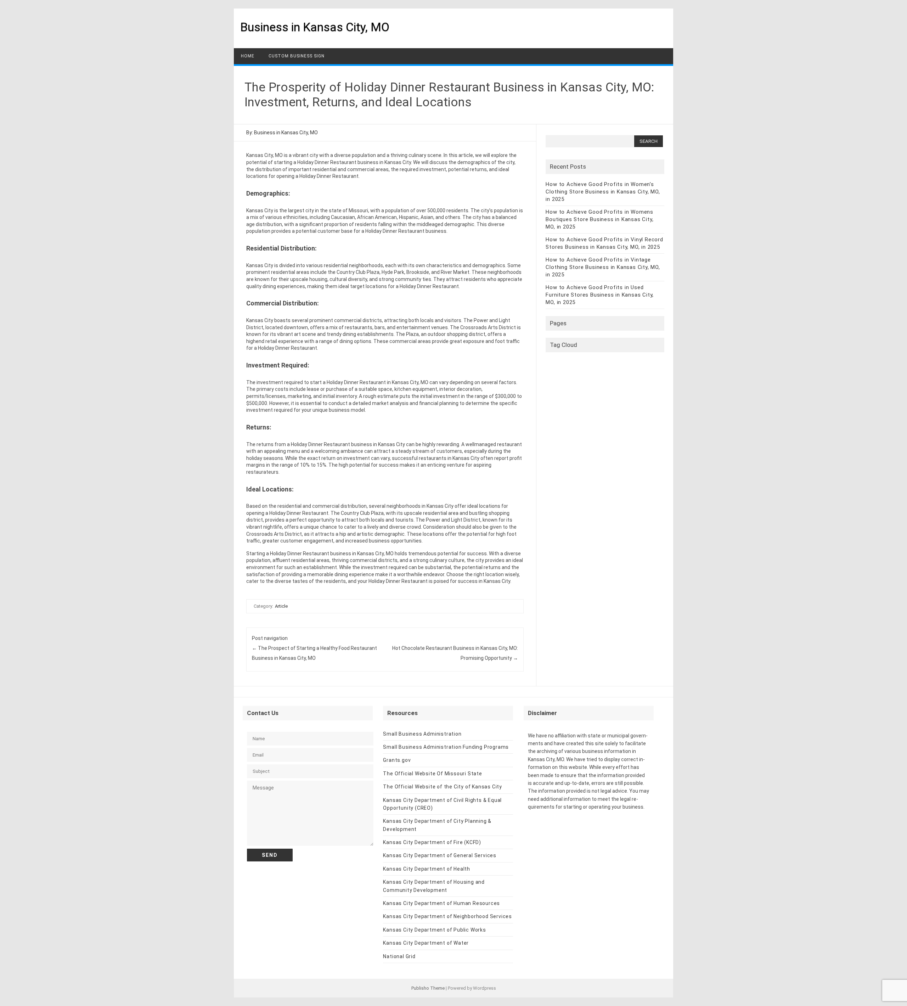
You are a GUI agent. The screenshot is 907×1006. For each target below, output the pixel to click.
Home (247, 56)
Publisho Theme (428, 988)
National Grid (399, 956)
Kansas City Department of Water (426, 943)
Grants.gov (397, 760)
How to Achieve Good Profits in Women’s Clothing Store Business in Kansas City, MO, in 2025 (603, 191)
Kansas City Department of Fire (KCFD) (432, 842)
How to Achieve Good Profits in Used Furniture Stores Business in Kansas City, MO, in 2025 (600, 294)
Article (281, 606)
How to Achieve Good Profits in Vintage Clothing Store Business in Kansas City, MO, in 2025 (603, 267)
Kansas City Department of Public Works (434, 930)
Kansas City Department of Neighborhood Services (447, 916)
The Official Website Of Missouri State (432, 773)
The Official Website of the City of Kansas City (442, 786)
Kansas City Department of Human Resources (441, 903)
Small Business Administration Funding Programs (446, 747)
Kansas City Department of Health (426, 869)
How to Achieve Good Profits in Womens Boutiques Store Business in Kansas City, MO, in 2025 (599, 219)
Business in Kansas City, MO (314, 27)
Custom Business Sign (297, 56)
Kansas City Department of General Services (439, 855)
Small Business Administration (422, 734)
